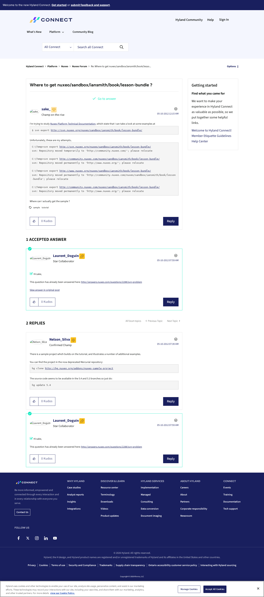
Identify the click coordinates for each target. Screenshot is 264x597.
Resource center (109, 487)
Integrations (74, 509)
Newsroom (186, 516)
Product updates (110, 516)
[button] (34, 221)
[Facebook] (19, 538)
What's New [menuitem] (34, 32)
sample (36, 207)
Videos (104, 509)
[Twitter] (28, 538)
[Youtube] (55, 538)
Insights (71, 502)
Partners (184, 502)
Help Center (200, 141)
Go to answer (107, 99)
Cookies (43, 565)
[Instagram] (37, 538)
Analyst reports (75, 495)
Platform (52, 66)
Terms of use (58, 565)
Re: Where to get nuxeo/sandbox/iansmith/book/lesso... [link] (121, 66)
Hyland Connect (35, 66)
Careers (184, 487)
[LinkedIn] (46, 538)
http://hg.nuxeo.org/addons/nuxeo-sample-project (79, 368)
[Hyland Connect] (51, 20)
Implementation (150, 487)
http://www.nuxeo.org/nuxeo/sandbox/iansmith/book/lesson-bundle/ (105, 170)
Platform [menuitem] (54, 32)
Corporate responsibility (193, 509)
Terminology (108, 495)
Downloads (107, 502)
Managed (146, 495)
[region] (132, 589)
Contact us (22, 512)
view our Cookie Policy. (62, 593)
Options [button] (231, 66)
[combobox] (101, 47)
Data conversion (150, 509)
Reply (171, 221)
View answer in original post (45, 290)
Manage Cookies (189, 589)
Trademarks (105, 565)
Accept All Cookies (214, 589)
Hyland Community (189, 20)
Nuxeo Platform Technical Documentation (73, 124)
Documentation (232, 502)
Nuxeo (64, 66)
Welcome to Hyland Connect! (212, 130)
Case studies (74, 487)
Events (227, 487)
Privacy (32, 565)
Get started (59, 5)
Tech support (230, 509)
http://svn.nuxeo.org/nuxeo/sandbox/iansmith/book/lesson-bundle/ (96, 130)
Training (227, 495)
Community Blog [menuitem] (83, 32)
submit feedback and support (90, 5)
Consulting (147, 502)
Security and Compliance (82, 565)
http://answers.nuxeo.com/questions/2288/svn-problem (111, 282)
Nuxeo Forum (79, 66)
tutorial (45, 207)
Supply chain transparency (130, 565)
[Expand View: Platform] (63, 31)
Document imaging (151, 516)
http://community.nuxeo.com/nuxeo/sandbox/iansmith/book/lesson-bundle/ (110, 159)
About (183, 495)
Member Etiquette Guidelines (211, 136)
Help (210, 20)
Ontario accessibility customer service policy (172, 565)
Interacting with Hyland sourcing (218, 565)
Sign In (224, 19)
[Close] (258, 588)
